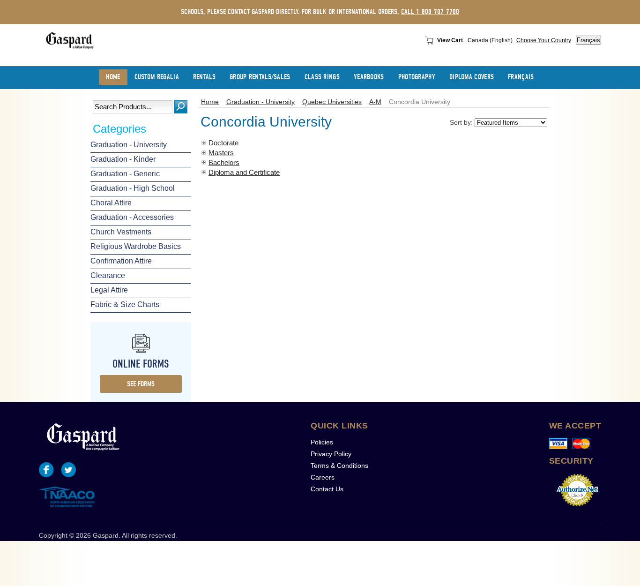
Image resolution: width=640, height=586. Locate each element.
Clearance (107, 275)
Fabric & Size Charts (124, 304)
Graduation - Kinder (123, 159)
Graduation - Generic (125, 174)
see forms (141, 384)
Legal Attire (109, 290)
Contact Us (327, 489)
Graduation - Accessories (132, 217)
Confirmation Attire (121, 261)
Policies (322, 442)
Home (210, 101)
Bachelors (223, 162)
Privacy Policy (331, 454)
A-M (375, 101)
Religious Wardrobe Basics (135, 246)
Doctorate (223, 143)
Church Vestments (120, 232)
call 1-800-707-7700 (430, 12)
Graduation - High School (132, 188)
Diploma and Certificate (244, 172)
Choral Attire (111, 203)
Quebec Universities (332, 101)
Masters (221, 153)
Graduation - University (128, 145)
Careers (323, 477)
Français (588, 40)
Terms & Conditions (339, 465)
